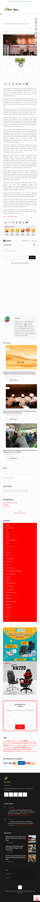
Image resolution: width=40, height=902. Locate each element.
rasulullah (29, 747)
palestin (8, 747)
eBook (7, 537)
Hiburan (8, 552)
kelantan (6, 745)
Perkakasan (9, 607)
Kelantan (8, 577)
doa (29, 741)
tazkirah (5, 749)
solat (32, 747)
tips (11, 749)
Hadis (7, 549)
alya (9, 741)
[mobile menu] (37, 9)
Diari (7, 531)
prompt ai (12, 747)
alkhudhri (17, 318)
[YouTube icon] (22, 4)
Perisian (8, 604)
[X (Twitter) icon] (20, 4)
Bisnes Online (9, 528)
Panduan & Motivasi (11, 601)
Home (6, 870)
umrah (21, 751)
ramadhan (23, 747)
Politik (8, 610)
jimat (28, 743)
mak (18, 745)
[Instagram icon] (24, 4)
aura (17, 741)
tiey (9, 749)
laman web (14, 745)
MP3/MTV (9, 598)
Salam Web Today (12, 216)
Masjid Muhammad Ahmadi (10, 502)
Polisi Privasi (8, 874)
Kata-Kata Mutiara (10, 574)
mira (28, 745)
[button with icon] (5, 491)
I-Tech (7, 555)
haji (4, 743)
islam (14, 743)
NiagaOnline (6, 506)
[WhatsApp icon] (15, 4)
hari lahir (7, 743)
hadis (34, 741)
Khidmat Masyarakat (11, 583)
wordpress (25, 751)
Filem (7, 543)
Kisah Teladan (9, 586)
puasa (16, 747)
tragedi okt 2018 (14, 751)
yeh (28, 751)
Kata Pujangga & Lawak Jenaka (14, 571)
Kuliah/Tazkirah (10, 589)
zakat (31, 751)
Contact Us (8, 877)
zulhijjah (34, 751)
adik (6, 741)
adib (4, 741)
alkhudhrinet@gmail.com (26, 1)
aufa (15, 741)
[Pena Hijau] (12, 9)
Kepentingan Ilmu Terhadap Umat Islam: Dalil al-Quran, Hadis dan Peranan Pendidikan (20, 451)
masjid (25, 745)
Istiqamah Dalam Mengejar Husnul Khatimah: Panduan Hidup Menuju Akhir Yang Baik (20, 412)
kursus (10, 745)
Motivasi (8, 595)
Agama (8, 525)
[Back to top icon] (20, 887)
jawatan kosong (21, 743)
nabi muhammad (33, 745)
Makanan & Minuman (11, 592)
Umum (7, 620)
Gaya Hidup (9, 546)
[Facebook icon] (17, 4)
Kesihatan (8, 580)
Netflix (4, 747)
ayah (19, 741)
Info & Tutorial (10, 558)
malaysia (22, 745)
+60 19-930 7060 (13, 1)
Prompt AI (8, 613)
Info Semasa (9, 561)
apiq (12, 741)
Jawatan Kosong (10, 567)
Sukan (7, 616)
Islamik (8, 564)
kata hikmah (33, 743)
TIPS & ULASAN (18, 749)
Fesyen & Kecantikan (11, 540)
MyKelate (5, 504)
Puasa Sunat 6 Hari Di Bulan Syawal (25, 825)
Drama (7, 534)
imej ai (10, 743)
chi (22, 741)
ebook (31, 741)
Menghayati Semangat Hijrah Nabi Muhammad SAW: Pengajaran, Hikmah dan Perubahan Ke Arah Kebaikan (19, 373)
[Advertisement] (20, 292)
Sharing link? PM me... (20, 513)
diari (25, 740)
